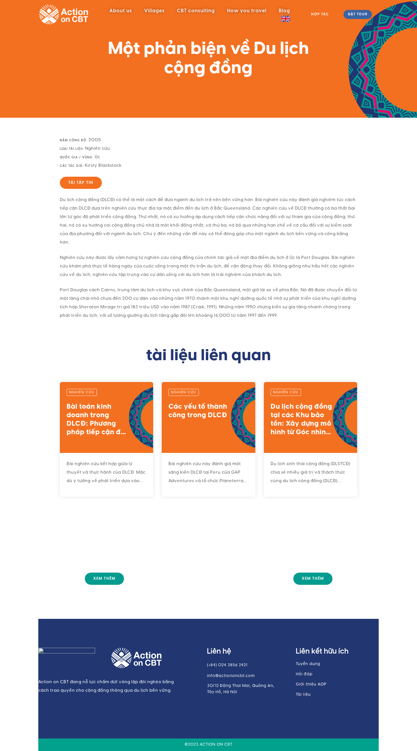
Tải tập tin (80, 183)
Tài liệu (303, 695)
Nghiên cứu (97, 148)
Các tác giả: (72, 166)
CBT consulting (196, 11)
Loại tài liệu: (72, 149)
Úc (97, 157)
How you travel (247, 11)
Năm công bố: (73, 140)
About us (120, 11)
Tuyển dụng (308, 664)
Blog (284, 11)
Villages (154, 11)
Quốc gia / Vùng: (77, 157)
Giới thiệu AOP (311, 684)
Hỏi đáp (304, 674)
